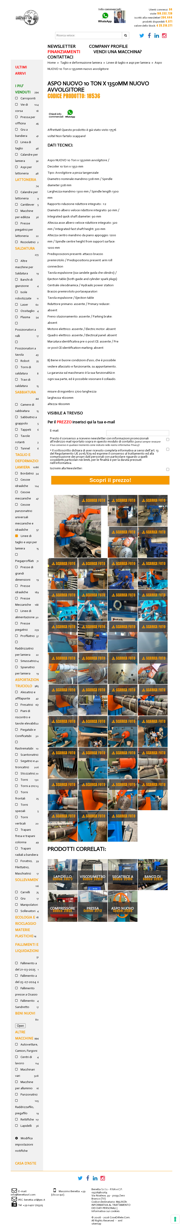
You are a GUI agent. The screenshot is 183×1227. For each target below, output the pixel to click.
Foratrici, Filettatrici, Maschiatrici (23, 867)
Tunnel (25, 448)
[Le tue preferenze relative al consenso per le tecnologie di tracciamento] (175, 1219)
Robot (24, 361)
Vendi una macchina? (118, 51)
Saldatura (25, 248)
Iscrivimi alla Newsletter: (66, 468)
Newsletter (62, 46)
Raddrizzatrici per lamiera (24, 652)
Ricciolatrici (27, 242)
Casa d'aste (25, 1163)
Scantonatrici (29, 755)
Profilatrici (27, 636)
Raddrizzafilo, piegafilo (24, 1110)
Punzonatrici (28, 1094)
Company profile (108, 46)
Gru (22, 898)
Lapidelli (26, 1126)
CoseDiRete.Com (120, 1217)
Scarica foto (95, 500)
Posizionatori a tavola (25, 351)
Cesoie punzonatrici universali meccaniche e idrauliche (24, 517)
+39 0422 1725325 (33, 1205)
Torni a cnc (27, 786)
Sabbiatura (25, 392)
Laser (24, 305)
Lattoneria (25, 179)
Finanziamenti (64, 51)
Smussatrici (28, 661)
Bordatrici (27, 473)
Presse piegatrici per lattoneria (24, 229)
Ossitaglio (27, 311)
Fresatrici (26, 705)
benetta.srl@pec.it (34, 1199)
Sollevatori (27, 911)
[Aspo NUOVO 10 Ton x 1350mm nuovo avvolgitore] (77, 526)
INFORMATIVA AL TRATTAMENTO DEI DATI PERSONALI (111, 1206)
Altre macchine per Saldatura (24, 267)
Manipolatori (29, 905)
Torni (24, 780)
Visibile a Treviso (65, 413)
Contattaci (60, 57)
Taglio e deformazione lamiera (29, 461)
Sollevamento (29, 880)
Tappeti (25, 430)
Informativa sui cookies (106, 1211)
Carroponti (27, 98)
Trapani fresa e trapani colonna (25, 836)
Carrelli (25, 892)
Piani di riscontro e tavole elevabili (25, 717)
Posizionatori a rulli (25, 333)
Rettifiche (27, 1119)
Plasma (25, 317)
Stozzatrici (27, 773)
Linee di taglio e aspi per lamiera (26, 542)
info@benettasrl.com (23, 1194)
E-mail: (54, 430)
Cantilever (27, 205)
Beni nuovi (25, 1013)
